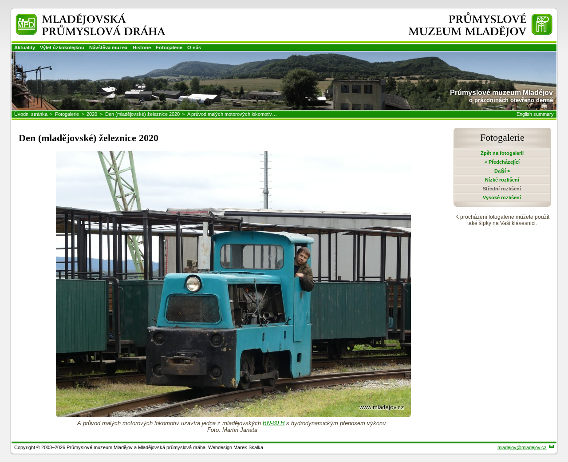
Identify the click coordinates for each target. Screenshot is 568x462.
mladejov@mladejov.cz (522, 447)
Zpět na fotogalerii (502, 153)
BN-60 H (273, 423)
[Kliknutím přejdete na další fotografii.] (233, 415)
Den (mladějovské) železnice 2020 (142, 114)
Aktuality (24, 47)
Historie (142, 47)
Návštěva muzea (108, 47)
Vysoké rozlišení (502, 197)
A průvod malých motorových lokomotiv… (232, 114)
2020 (92, 114)
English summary (535, 114)
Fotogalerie (169, 47)
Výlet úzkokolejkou (62, 47)
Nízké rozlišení (502, 179)
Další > (502, 171)
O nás (194, 47)
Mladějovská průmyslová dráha (79, 17)
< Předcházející (502, 162)
